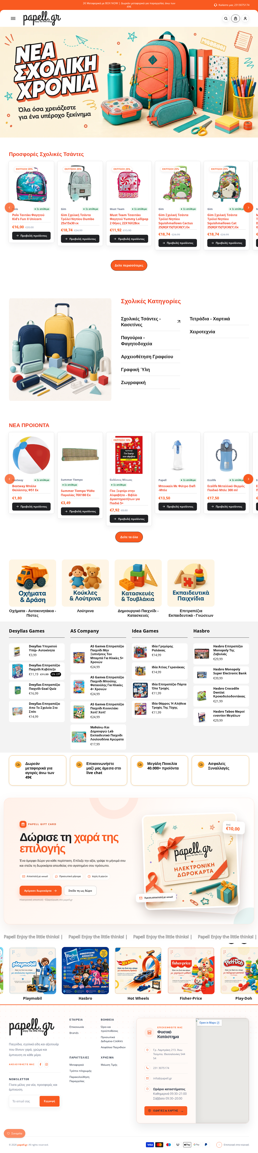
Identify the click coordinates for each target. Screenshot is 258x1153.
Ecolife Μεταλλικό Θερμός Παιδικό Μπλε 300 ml (226, 488)
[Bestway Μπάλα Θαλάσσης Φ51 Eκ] (31, 454)
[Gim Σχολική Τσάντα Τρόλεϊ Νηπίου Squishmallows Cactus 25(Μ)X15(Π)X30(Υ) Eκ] (177, 183)
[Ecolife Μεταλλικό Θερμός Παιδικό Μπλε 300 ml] (226, 454)
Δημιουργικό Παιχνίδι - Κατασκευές (138, 613)
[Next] (248, 207)
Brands (74, 1033)
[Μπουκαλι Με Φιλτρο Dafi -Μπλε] (177, 454)
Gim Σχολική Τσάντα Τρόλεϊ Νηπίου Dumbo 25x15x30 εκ (77, 219)
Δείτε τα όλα (129, 537)
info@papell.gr (162, 1078)
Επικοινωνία (76, 1027)
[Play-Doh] (218, 970)
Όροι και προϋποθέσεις (109, 1029)
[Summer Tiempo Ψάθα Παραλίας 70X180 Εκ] (80, 454)
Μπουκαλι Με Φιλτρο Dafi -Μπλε (176, 488)
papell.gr (22, 1144)
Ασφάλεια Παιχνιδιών (113, 1047)
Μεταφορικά (76, 1064)
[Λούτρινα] (85, 583)
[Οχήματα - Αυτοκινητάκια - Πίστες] (32, 583)
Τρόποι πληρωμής (80, 1071)
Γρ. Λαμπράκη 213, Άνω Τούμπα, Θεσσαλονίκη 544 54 (169, 1054)
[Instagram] (46, 1064)
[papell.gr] (42, 18)
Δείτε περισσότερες (129, 265)
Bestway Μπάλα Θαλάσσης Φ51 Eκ (25, 488)
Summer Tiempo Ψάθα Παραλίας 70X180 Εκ (78, 493)
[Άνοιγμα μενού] (13, 18)
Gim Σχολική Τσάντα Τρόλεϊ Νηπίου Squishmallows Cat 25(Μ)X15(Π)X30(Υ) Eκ (223, 221)
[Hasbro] (59, 970)
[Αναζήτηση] (226, 18)
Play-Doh (218, 998)
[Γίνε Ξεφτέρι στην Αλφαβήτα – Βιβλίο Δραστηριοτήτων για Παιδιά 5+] (129, 454)
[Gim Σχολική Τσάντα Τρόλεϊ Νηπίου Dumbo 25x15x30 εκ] (80, 183)
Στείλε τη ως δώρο (80, 890)
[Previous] (10, 207)
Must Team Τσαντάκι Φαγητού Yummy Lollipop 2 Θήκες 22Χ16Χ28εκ (129, 219)
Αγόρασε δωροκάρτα (38, 890)
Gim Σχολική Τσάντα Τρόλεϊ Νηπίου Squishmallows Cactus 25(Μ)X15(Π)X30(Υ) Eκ (175, 221)
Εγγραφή (49, 1101)
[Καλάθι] (235, 18)
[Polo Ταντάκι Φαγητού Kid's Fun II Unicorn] (31, 183)
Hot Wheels (112, 998)
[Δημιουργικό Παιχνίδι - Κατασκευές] (138, 583)
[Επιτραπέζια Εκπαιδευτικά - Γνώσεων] (191, 583)
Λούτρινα (85, 610)
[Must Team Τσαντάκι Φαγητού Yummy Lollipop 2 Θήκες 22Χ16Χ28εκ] (129, 183)
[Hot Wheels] (112, 970)
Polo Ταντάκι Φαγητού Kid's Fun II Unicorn (28, 217)
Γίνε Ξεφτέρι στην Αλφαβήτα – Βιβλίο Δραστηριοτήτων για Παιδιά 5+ (125, 497)
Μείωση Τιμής (109, 1064)
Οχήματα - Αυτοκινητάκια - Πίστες (32, 613)
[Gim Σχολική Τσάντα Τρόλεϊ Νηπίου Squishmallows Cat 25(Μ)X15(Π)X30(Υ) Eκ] (226, 183)
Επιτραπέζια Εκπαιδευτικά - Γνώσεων (191, 613)
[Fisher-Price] (165, 970)
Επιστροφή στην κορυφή (234, 1144)
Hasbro (59, 998)
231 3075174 (161, 1068)
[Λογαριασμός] (245, 18)
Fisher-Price (165, 998)
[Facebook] (40, 1064)
